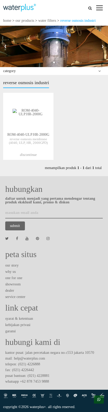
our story (12, 265)
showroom (13, 284)
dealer (9, 290)
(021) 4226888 (29, 364)
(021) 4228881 (39, 376)
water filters (47, 21)
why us (10, 272)
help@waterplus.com (29, 358)
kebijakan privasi (17, 325)
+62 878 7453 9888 (34, 381)
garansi (10, 331)
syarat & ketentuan (19, 319)
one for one (13, 278)
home (7, 21)
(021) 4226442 (23, 370)
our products (24, 21)
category (9, 71)
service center (15, 297)
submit (15, 226)
